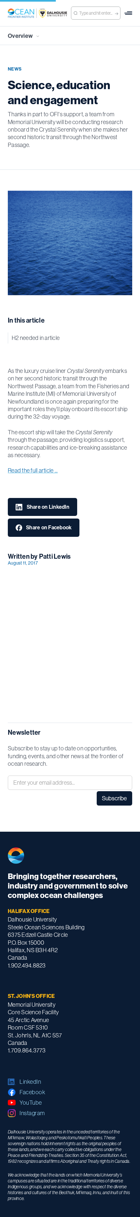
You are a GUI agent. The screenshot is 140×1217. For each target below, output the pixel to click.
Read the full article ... (33, 470)
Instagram (32, 1113)
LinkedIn (30, 1081)
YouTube (31, 1102)
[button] (128, 13)
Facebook (32, 1092)
